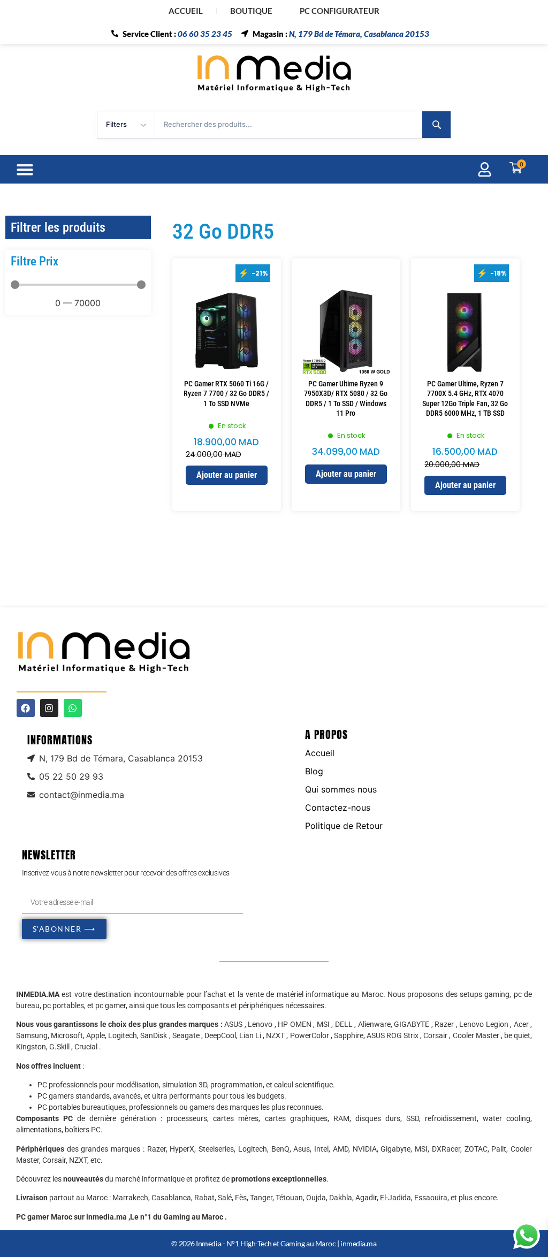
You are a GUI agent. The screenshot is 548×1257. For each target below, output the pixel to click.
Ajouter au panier (226, 475)
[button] (25, 169)
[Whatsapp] (73, 708)
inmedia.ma (358, 1243)
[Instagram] (49, 708)
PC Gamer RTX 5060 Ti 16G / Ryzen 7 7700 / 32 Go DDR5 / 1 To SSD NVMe (226, 393)
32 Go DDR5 (223, 231)
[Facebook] (26, 708)
